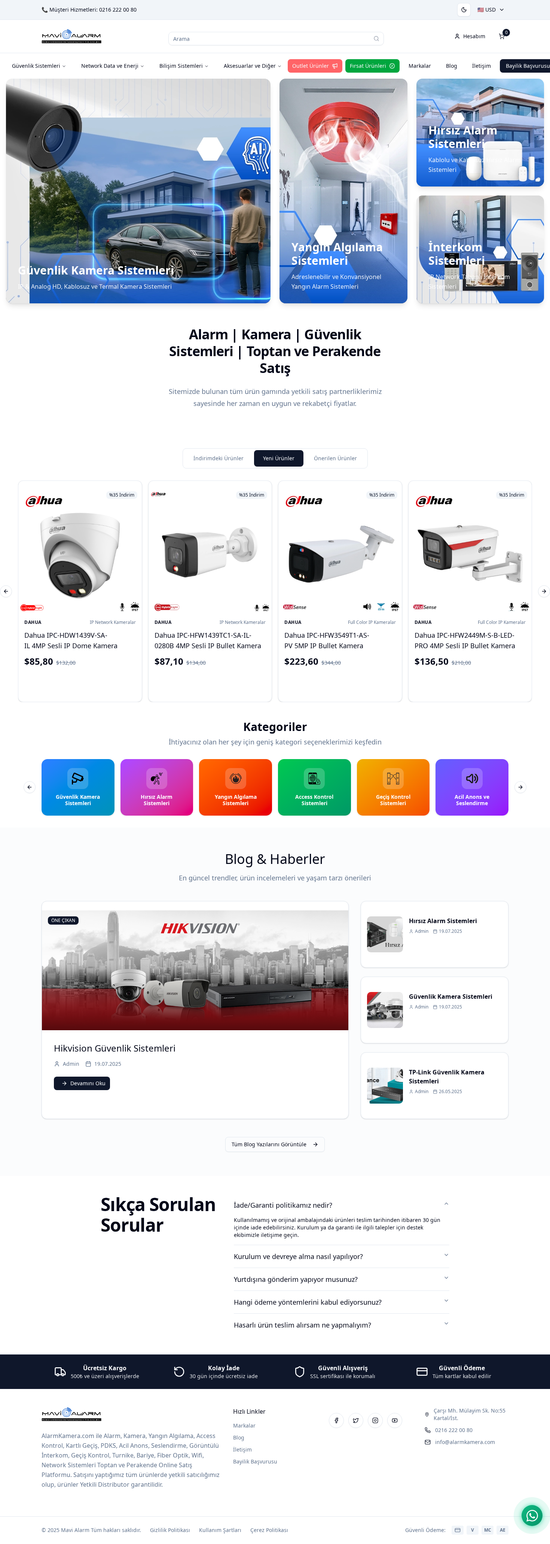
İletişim (481, 65)
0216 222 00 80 (118, 9)
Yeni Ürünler (278, 458)
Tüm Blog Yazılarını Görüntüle (269, 1144)
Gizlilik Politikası (170, 1530)
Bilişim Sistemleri (181, 65)
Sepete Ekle (85, 682)
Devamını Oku (88, 1083)
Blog (451, 65)
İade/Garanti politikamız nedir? (283, 1205)
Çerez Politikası (269, 1530)
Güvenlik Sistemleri (36, 65)
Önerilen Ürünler (335, 458)
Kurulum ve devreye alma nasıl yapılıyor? (298, 1256)
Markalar (420, 65)
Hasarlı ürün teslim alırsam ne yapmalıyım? (302, 1324)
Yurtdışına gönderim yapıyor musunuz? (296, 1279)
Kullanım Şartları (220, 1530)
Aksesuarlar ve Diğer (250, 65)
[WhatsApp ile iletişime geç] (532, 1515)
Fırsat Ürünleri (368, 65)
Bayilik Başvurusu (255, 1461)
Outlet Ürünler (310, 65)
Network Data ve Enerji (109, 65)
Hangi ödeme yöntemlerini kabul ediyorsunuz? (308, 1302)
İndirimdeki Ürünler (218, 458)
